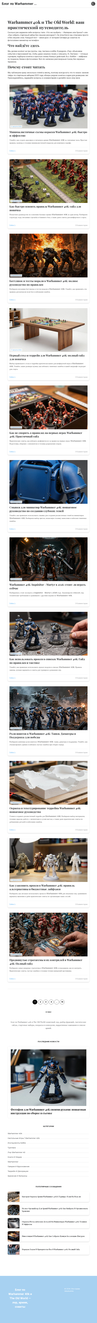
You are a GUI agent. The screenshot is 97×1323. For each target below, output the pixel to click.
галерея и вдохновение (18, 1166)
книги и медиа (15, 1157)
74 (62, 1002)
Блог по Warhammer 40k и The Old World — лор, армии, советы (19, 4)
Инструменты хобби (17, 1143)
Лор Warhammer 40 (16, 1152)
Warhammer (13, 1162)
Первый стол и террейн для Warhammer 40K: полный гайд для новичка (46, 357)
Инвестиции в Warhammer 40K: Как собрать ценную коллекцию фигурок (53, 1236)
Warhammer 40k (15, 1133)
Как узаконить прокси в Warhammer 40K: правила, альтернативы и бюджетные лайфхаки (42, 887)
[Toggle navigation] (94, 4)
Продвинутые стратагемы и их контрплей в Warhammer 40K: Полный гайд (45, 961)
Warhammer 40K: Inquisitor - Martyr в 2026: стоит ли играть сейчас (47, 586)
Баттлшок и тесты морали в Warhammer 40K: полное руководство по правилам (43, 282)
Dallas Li (12, 151)
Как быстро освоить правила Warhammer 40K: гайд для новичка (45, 208)
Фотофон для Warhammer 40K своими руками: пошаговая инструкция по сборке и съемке (48, 1111)
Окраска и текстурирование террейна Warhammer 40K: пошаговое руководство (45, 810)
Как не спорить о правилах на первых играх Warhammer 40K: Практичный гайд (45, 434)
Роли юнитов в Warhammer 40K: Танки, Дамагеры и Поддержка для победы (42, 735)
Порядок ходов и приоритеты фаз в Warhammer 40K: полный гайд (51, 1249)
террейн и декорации (18, 1171)
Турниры (12, 1148)
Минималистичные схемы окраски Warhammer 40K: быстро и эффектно (48, 133)
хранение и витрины (17, 1176)
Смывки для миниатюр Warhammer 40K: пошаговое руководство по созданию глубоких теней (43, 509)
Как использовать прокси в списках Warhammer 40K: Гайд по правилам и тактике (47, 661)
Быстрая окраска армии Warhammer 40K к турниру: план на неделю (51, 1196)
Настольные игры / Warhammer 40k (24, 1138)
